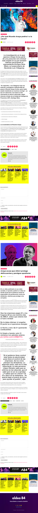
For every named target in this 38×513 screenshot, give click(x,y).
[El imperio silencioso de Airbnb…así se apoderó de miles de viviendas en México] (18, 227)
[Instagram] (3, 6)
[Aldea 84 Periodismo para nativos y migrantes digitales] (19, 1)
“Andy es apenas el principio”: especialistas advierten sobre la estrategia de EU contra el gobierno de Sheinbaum (10, 176)
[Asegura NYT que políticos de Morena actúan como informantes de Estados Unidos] (11, 227)
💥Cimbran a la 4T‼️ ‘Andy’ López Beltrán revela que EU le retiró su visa (18, 174)
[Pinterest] (30, 42)
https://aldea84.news (10, 154)
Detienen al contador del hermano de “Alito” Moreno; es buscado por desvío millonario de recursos (24, 176)
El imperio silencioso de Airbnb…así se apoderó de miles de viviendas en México (18, 232)
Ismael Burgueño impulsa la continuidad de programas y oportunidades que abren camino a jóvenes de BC (33, 105)
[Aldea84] (2, 42)
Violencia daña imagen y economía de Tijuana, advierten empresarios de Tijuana (33, 117)
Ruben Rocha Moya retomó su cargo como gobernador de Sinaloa (33, 128)
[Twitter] (4, 6)
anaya (16, 149)
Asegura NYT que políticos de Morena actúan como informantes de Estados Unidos (10, 232)
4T (10, 149)
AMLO (13, 149)
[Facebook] (1, 6)
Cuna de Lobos (3, 34)
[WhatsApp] (32, 42)
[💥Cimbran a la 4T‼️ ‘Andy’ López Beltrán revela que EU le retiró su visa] (18, 170)
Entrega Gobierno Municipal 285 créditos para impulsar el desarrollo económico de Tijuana (33, 139)
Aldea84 (4, 42)
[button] (37, 6)
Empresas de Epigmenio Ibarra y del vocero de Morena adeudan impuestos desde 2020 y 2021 (24, 233)
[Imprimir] (34, 42)
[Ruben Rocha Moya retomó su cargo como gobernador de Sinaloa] (3, 170)
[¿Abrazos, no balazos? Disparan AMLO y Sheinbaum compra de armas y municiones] (3, 227)
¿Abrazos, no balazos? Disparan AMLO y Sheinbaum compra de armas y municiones (3, 233)
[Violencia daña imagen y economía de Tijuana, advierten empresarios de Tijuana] (33, 111)
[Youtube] (6, 6)
